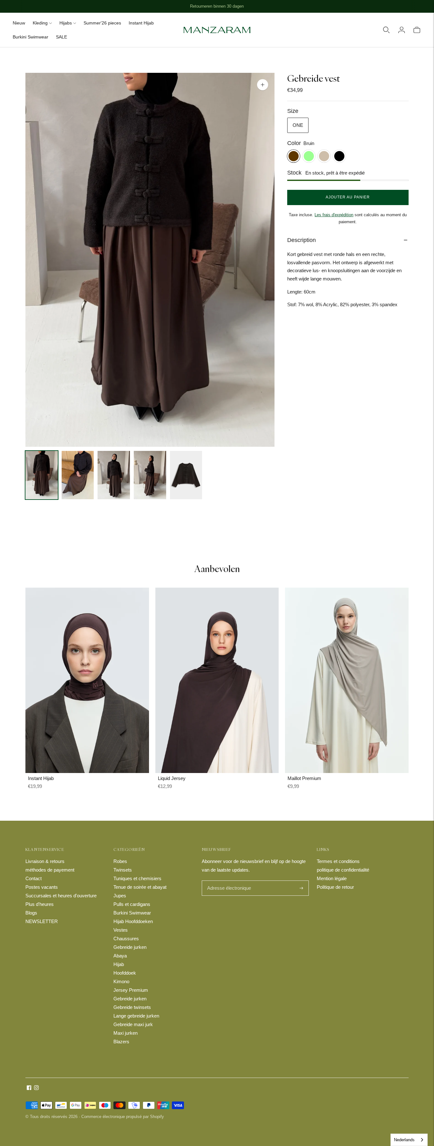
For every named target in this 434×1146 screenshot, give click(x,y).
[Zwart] (339, 156)
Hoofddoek (124, 973)
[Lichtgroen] (308, 156)
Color (294, 143)
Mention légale (332, 878)
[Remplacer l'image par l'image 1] (41, 475)
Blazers (121, 1041)
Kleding (40, 22)
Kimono (121, 981)
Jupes (119, 895)
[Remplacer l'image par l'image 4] (150, 475)
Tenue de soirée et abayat (139, 887)
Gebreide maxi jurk (133, 1024)
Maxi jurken (125, 1033)
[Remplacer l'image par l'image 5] (186, 475)
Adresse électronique (227, 881)
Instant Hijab (141, 22)
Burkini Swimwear (30, 36)
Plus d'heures (39, 904)
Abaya (120, 955)
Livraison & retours (44, 861)
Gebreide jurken (129, 947)
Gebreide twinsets (132, 1007)
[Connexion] (401, 30)
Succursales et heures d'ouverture (61, 895)
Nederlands (404, 1139)
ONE (298, 125)
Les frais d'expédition (334, 214)
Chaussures (126, 938)
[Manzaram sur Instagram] (36, 1088)
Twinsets (122, 870)
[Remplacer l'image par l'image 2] (78, 475)
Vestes (120, 930)
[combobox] (409, 1140)
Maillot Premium (304, 778)
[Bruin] (293, 156)
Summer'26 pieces (102, 22)
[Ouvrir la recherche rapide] (386, 30)
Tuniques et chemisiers (137, 878)
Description (301, 240)
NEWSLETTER (41, 921)
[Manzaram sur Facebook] (29, 1088)
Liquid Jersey (172, 778)
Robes (120, 861)
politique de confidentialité (343, 870)
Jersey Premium (130, 990)
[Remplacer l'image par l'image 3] (114, 475)
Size (292, 111)
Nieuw (19, 22)
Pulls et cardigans (131, 904)
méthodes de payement (49, 870)
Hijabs (65, 22)
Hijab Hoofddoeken (133, 921)
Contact (33, 878)
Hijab (118, 964)
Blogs (31, 912)
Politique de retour (335, 887)
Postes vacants (41, 887)
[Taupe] (324, 156)
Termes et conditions (338, 861)
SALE (61, 36)
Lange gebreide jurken (136, 1015)
